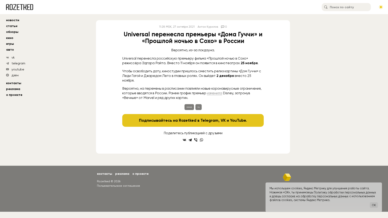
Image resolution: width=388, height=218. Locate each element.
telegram (18, 63)
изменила (214, 93)
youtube (18, 69)
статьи (11, 26)
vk (13, 57)
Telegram (209, 120)
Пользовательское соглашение (118, 185)
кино (9, 38)
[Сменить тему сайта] (381, 7)
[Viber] (195, 139)
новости (12, 20)
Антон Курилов (208, 26)
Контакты (13, 83)
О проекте (14, 95)
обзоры (12, 32)
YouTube (238, 120)
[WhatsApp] (201, 139)
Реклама (13, 89)
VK (223, 120)
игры (10, 44)
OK (374, 205)
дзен (15, 75)
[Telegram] (190, 139)
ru (198, 107)
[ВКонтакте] (184, 139)
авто (10, 49)
